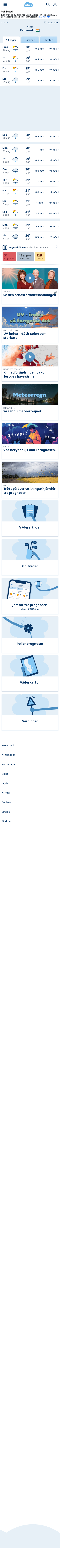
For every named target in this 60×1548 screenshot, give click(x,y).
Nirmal (6, 793)
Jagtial (5, 783)
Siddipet (7, 821)
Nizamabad (8, 755)
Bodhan (6, 802)
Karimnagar (9, 764)
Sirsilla (6, 811)
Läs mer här (44, 16)
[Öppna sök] (48, 4)
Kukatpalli (8, 745)
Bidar (5, 774)
